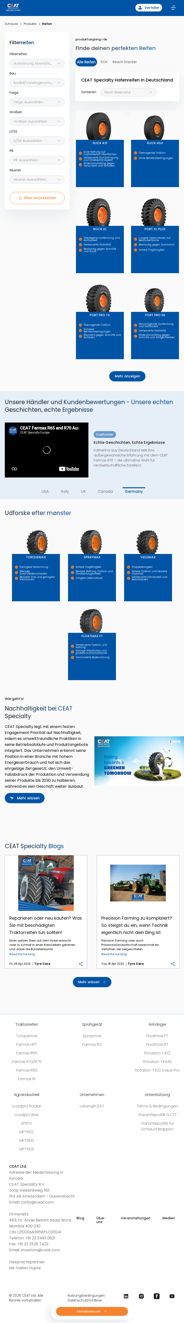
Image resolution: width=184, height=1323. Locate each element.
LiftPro (26, 1123)
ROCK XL (76, 194)
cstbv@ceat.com (37, 1202)
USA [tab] (45, 491)
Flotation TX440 (157, 1061)
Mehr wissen (28, 798)
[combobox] (37, 63)
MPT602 (26, 1132)
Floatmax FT (157, 1036)
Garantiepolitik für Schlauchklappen (157, 1126)
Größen (16, 112)
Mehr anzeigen (127, 376)
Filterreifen (18, 54)
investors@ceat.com (40, 1250)
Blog (80, 1218)
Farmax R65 (26, 1053)
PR (11, 151)
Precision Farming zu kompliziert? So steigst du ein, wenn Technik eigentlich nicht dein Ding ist (138, 855)
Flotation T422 (157, 1053)
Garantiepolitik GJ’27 (157, 1114)
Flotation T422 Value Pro (157, 1070)
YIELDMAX (125, 522)
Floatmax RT (157, 1044)
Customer (105, 439)
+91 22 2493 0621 (40, 1238)
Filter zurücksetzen (40, 197)
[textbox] (37, 63)
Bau (13, 73)
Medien (168, 1218)
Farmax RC (92, 1044)
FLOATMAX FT (69, 601)
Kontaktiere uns (89, 1311)
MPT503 (26, 1149)
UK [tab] (83, 491)
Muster (15, 170)
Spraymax (92, 1036)
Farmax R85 (26, 1070)
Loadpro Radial (26, 1106)
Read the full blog (22, 954)
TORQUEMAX (13, 522)
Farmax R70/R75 (26, 1061)
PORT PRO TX (77, 280)
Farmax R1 (26, 1079)
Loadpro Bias (27, 1114)
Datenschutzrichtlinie (85, 1300)
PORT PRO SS (132, 280)
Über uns (100, 1220)
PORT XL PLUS (132, 194)
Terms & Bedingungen (157, 1106)
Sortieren (88, 92)
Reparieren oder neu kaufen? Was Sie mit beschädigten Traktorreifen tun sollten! (46, 855)
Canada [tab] (105, 491)
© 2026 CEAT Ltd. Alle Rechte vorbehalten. (26, 1298)
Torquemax (26, 1036)
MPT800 (26, 1140)
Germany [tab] (134, 491)
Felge (14, 93)
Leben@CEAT (92, 1106)
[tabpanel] (92, 445)
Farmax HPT (26, 1044)
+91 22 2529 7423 (32, 1244)
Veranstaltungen (135, 1218)
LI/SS (13, 132)
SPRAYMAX (69, 522)
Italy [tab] (65, 491)
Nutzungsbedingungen (86, 1295)
